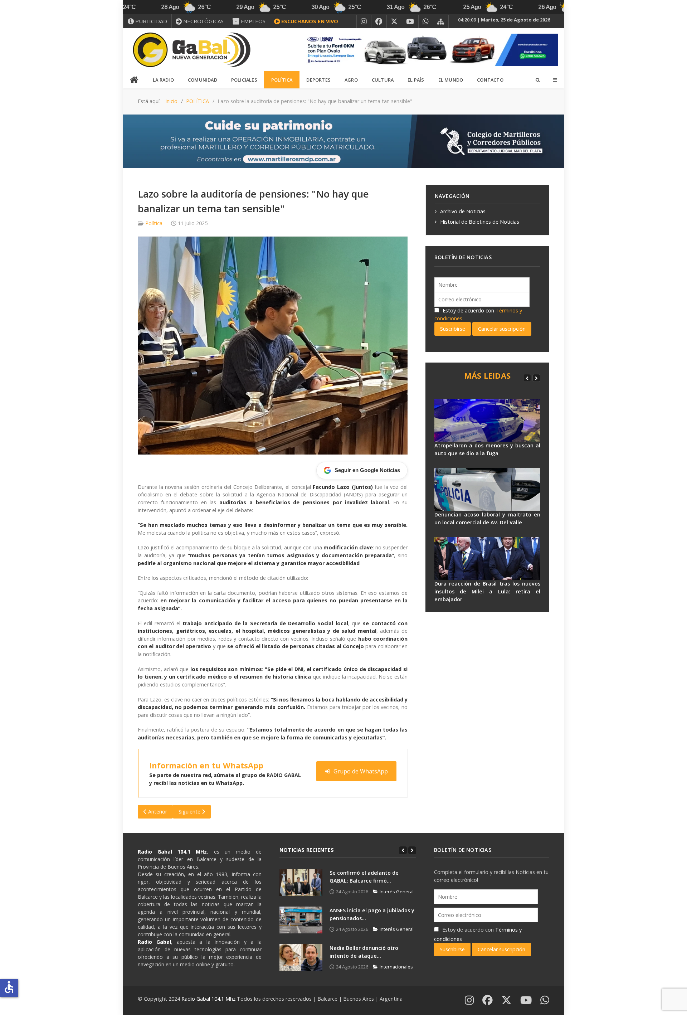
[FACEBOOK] (379, 21)
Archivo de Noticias (463, 211)
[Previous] (527, 378)
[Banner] (429, 49)
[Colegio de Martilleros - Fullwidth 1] (343, 140)
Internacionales (396, 966)
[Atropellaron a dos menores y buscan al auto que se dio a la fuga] (487, 420)
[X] (394, 21)
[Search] (537, 79)
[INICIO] (134, 80)
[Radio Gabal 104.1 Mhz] (191, 50)
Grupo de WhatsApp (360, 771)
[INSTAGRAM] (363, 21)
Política (153, 223)
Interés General (397, 891)
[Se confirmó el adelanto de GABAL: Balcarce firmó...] (300, 882)
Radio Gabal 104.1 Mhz (209, 998)
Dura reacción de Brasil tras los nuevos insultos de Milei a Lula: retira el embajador (487, 591)
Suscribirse (452, 328)
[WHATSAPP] (425, 21)
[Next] (536, 378)
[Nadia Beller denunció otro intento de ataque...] (300, 957)
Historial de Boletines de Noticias (479, 221)
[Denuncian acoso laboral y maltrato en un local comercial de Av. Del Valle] (487, 489)
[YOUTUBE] (410, 21)
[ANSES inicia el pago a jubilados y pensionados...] (300, 920)
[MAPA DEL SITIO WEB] (441, 21)
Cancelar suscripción (502, 328)
